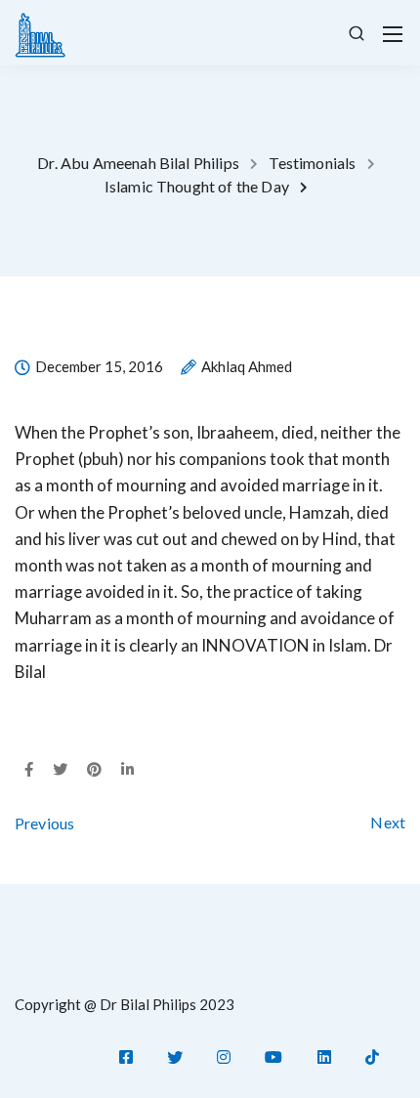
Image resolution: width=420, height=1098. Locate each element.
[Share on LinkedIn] (127, 769)
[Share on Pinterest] (94, 769)
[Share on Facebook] (28, 769)
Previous (44, 823)
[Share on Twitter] (60, 769)
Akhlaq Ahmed (246, 367)
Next (387, 822)
